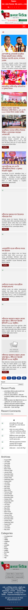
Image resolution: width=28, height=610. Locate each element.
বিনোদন (6, 549)
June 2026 (7, 463)
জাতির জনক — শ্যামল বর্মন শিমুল (12, 407)
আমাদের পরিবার (10, 574)
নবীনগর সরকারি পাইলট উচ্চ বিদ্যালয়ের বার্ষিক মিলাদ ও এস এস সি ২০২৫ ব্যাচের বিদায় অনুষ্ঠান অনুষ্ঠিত (14, 110)
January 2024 (8, 515)
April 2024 (7, 510)
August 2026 (7, 460)
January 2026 (8, 472)
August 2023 (7, 524)
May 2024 (7, 508)
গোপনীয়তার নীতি (10, 577)
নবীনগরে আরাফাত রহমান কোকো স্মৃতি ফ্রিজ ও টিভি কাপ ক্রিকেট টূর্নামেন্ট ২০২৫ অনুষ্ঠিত (13, 357)
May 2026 (7, 465)
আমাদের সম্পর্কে (19, 574)
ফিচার (5, 547)
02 (9, 378)
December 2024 (8, 495)
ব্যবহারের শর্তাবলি (19, 577)
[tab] (14, 417)
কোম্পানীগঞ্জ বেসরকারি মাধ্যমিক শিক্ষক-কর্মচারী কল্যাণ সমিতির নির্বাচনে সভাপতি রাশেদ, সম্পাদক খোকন (13, 57)
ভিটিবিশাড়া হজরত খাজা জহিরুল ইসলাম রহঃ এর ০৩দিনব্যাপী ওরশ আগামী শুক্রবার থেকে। (15, 401)
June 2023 (7, 528)
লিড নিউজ (6, 552)
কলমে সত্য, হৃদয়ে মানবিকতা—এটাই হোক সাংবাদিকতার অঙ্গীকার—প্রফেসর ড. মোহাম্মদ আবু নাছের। (15, 396)
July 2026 (7, 462)
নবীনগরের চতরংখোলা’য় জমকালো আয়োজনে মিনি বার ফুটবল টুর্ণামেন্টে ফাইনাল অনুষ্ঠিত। (14, 404)
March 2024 (7, 512)
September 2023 (8, 522)
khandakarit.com (18, 608)
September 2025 (8, 479)
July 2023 (7, 526)
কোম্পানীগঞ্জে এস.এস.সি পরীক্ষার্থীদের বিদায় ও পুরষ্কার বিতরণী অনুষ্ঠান (12, 168)
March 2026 (7, 469)
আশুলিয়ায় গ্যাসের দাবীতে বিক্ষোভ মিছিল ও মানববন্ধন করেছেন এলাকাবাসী (13, 132)
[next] (19, 378)
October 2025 (8, 478)
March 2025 (7, 490)
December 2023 (8, 517)
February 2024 (8, 513)
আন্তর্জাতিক (6, 541)
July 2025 (7, 483)
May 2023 (7, 529)
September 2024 (8, 501)
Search (3, 382)
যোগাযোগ (14, 580)
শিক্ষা (5, 554)
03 (14, 378)
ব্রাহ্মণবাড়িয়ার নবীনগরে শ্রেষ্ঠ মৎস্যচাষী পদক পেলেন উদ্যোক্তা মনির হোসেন (14, 392)
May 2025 (7, 487)
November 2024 (8, 497)
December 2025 (8, 474)
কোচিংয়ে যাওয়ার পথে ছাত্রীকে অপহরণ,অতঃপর (12, 285)
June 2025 (7, 485)
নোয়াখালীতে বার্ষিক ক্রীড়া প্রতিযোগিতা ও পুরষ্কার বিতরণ (13, 87)
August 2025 (7, 481)
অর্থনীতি (6, 540)
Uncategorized (8, 536)
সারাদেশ (6, 556)
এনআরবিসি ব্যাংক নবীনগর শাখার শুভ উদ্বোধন (13, 249)
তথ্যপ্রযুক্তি (6, 545)
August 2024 (7, 503)
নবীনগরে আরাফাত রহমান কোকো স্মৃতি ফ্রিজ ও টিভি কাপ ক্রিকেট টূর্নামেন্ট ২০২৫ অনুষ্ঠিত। (13, 321)
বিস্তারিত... (5, 147)
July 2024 (7, 504)
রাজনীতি (6, 550)
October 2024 (8, 499)
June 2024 (7, 506)
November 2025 (8, 476)
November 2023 (8, 519)
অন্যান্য (5, 538)
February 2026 (8, 470)
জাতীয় (5, 543)
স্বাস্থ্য (5, 558)
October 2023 (8, 520)
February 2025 (8, 492)
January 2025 (8, 494)
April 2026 (7, 467)
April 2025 (7, 488)
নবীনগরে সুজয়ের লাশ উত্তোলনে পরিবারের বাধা (13, 215)
